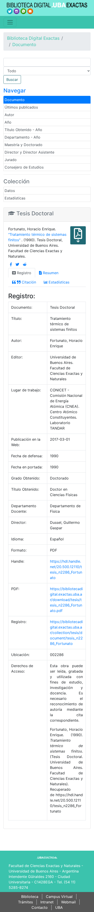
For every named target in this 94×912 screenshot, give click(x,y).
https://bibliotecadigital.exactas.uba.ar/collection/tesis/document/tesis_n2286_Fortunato (66, 632)
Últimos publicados (21, 107)
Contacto (39, 907)
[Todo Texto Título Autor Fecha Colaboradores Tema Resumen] (47, 71)
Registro (23, 273)
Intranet (47, 902)
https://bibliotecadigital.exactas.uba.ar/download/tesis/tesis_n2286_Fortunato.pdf (66, 599)
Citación (28, 282)
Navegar (14, 90)
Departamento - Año (22, 137)
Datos (10, 190)
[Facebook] (11, 264)
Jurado (11, 159)
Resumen (50, 273)
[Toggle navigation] (10, 22)
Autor (9, 114)
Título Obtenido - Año (23, 129)
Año (8, 122)
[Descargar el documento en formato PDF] (78, 238)
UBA (59, 907)
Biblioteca (29, 896)
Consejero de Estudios (24, 167)
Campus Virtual (59, 896)
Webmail (68, 902)
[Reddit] (24, 264)
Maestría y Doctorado (23, 144)
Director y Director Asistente (29, 152)
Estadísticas (15, 198)
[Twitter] (17, 264)
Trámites (25, 902)
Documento (24, 44)
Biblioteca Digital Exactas (33, 38)
